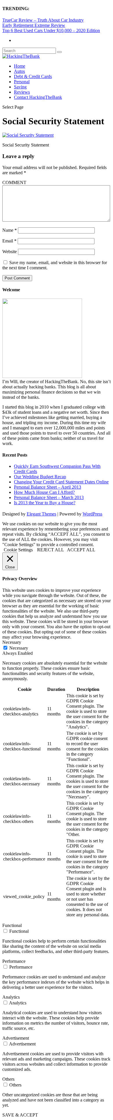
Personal (22, 81)
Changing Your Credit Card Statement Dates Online (61, 481)
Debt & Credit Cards (33, 76)
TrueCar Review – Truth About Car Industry (43, 20)
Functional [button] (12, 925)
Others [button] (8, 1079)
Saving (20, 86)
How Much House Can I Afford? (44, 492)
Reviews (22, 92)
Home (19, 66)
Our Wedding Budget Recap (40, 476)
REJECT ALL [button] (50, 549)
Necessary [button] (11, 642)
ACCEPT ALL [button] (81, 549)
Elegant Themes (41, 513)
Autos (19, 71)
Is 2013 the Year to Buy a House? (44, 502)
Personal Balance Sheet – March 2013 (49, 497)
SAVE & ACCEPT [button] (20, 1114)
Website (9, 251)
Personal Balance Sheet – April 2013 (47, 487)
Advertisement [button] (15, 1038)
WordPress (92, 513)
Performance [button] (13, 961)
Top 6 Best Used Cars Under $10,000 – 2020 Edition (51, 30)
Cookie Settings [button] (18, 549)
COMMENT (14, 182)
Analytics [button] (11, 997)
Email (9, 240)
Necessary (18, 648)
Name (9, 230)
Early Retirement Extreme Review (33, 25)
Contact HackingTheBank (38, 97)
